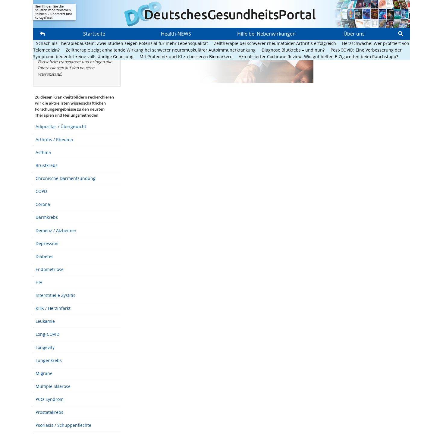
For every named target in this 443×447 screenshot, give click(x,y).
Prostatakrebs (49, 412)
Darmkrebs (47, 217)
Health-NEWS (176, 33)
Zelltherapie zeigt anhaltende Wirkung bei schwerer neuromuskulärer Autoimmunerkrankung (161, 50)
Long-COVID (47, 334)
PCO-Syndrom (50, 399)
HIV (39, 282)
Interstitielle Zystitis (55, 295)
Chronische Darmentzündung (66, 178)
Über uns (354, 33)
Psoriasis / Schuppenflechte (63, 425)
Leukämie (45, 321)
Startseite (94, 33)
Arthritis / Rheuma (54, 139)
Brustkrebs (47, 165)
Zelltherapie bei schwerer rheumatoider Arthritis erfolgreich (275, 43)
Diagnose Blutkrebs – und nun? (293, 50)
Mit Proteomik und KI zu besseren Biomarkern (186, 56)
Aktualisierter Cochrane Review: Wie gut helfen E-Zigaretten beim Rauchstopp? (318, 56)
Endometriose (50, 269)
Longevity (45, 347)
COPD (41, 191)
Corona (43, 204)
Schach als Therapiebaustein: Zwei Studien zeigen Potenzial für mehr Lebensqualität (122, 43)
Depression (47, 243)
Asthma (43, 152)
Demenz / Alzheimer (56, 230)
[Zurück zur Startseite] (221, 14)
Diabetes (44, 256)
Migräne (44, 373)
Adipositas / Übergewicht (61, 126)
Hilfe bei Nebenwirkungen (266, 33)
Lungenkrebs (49, 360)
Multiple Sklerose (53, 386)
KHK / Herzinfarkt (53, 308)
